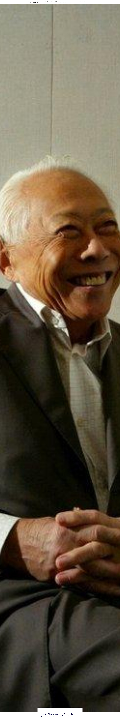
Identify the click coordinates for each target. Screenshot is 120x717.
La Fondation (46, 1)
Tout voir (69, 2)
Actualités (57, 1)
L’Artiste (51, 1)
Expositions (57, 2)
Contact (83, 1)
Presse (66, 2)
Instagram (86, 1)
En (79, 1)
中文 (81, 1)
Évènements (62, 2)
